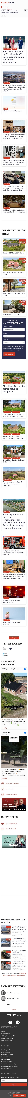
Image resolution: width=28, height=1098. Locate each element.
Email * (5, 333)
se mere (14, 1009)
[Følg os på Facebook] (10, 1022)
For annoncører (5, 1033)
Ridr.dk (13, 975)
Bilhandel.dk (22, 973)
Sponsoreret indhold (6, 1068)
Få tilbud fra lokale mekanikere (9, 1066)
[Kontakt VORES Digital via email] (18, 1022)
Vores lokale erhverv (6, 1052)
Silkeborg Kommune (6, 1061)
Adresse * (5, 339)
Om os (3, 1031)
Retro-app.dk (6, 975)
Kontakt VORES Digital (7, 1038)
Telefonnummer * (8, 326)
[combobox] (4, 343)
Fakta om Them (5, 1057)
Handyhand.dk (21, 975)
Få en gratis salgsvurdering (8, 1064)
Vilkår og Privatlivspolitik (8, 1036)
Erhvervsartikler (5, 1059)
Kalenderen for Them (7, 1054)
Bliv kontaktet (9, 354)
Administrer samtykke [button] (7, 1040)
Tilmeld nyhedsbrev (19, 1095)
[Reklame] (14, 804)
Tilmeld (14, 1085)
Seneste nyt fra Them (7, 1050)
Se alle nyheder (14, 638)
